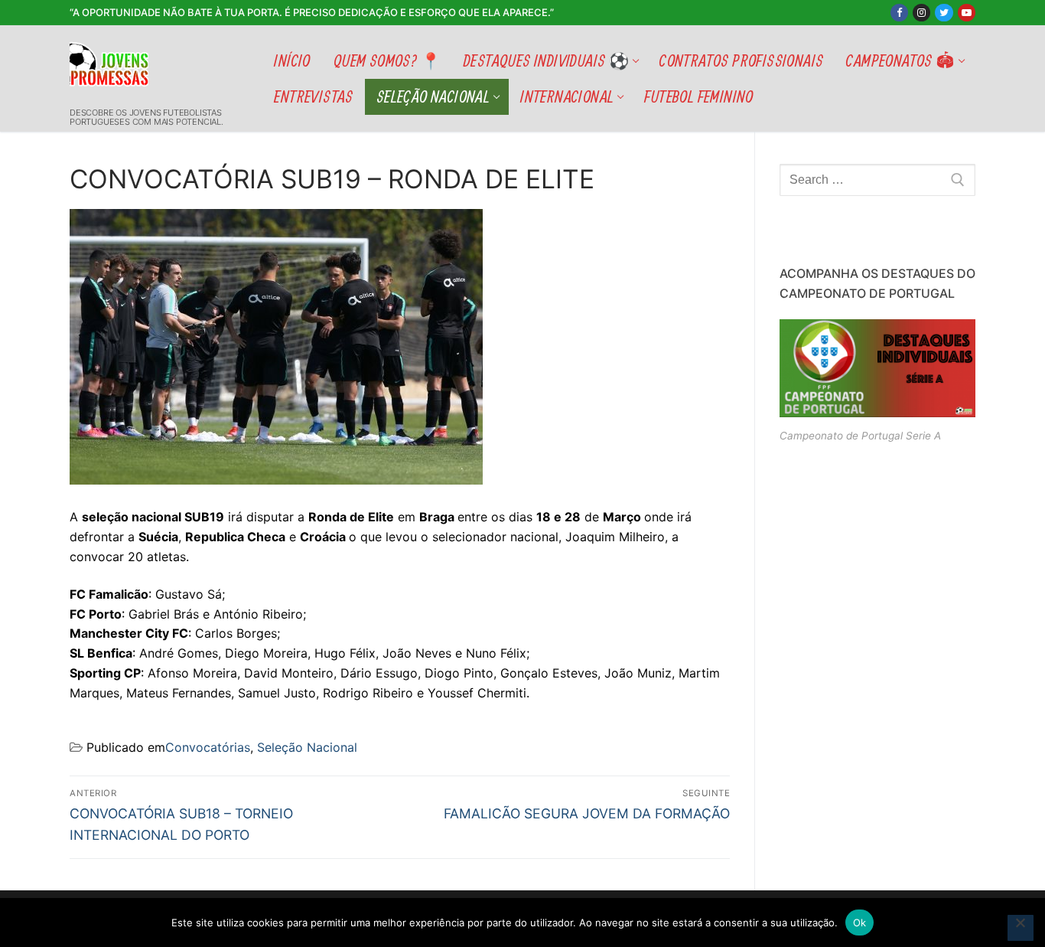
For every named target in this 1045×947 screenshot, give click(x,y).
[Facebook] (899, 12)
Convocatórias (207, 747)
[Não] (1021, 928)
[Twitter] (943, 12)
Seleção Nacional (307, 747)
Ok (860, 922)
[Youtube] (966, 12)
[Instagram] (921, 12)
